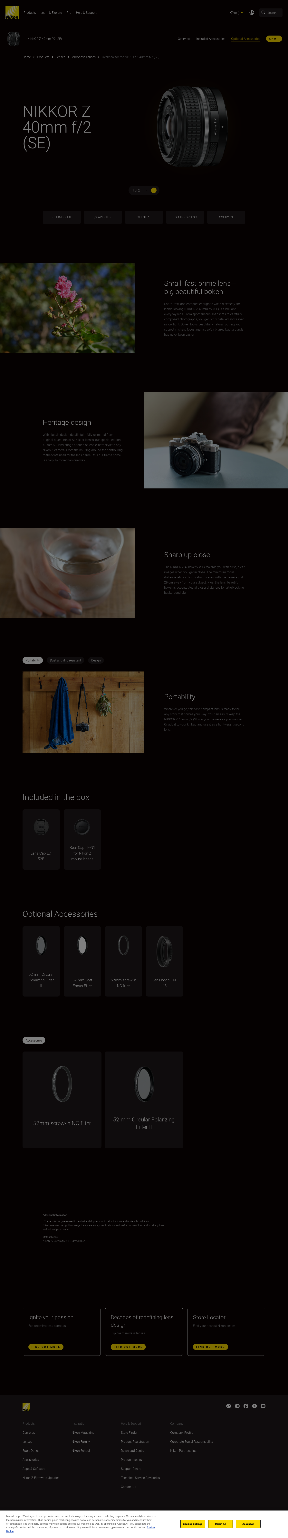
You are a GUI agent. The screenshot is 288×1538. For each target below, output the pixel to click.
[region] (144, 1524)
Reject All (220, 1523)
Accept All (248, 1523)
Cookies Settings (192, 1523)
